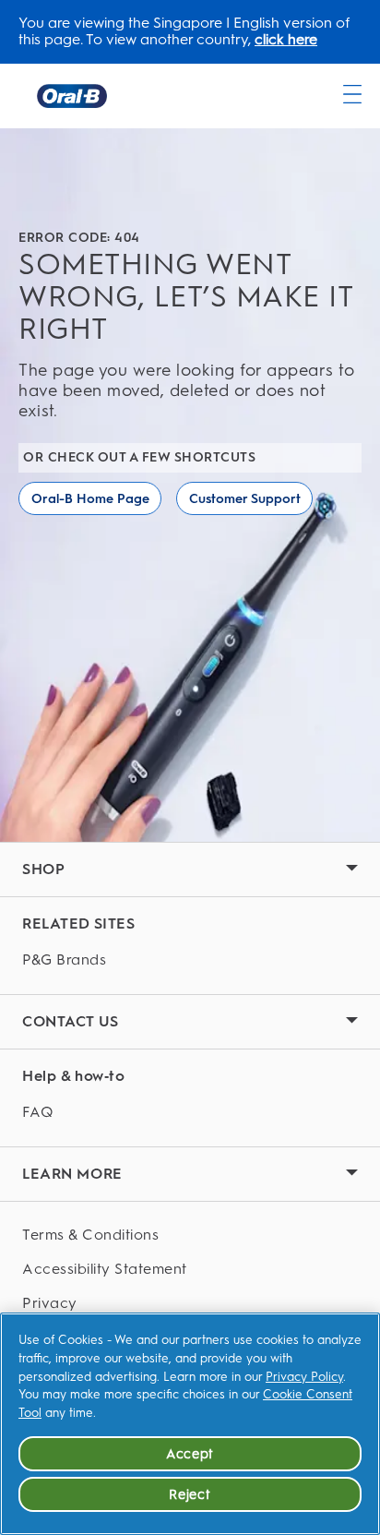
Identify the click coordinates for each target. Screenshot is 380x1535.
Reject (189, 1494)
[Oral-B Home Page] (72, 96)
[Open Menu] (352, 94)
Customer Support (245, 499)
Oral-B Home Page (90, 499)
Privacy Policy (304, 1377)
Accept (190, 1453)
